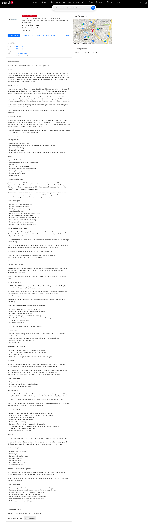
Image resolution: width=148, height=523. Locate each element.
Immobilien (50, 20)
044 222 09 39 (18, 49)
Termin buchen (15, 35)
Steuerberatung (40, 20)
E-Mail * (47, 35)
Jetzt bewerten (30, 518)
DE (140, 3)
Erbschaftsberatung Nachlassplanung (34, 18)
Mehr (67, 35)
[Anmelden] (146, 2)
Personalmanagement (54, 18)
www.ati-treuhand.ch (21, 53)
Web (38, 35)
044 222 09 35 (18, 47)
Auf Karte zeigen (81, 16)
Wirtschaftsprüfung (28, 20)
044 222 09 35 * (28, 35)
